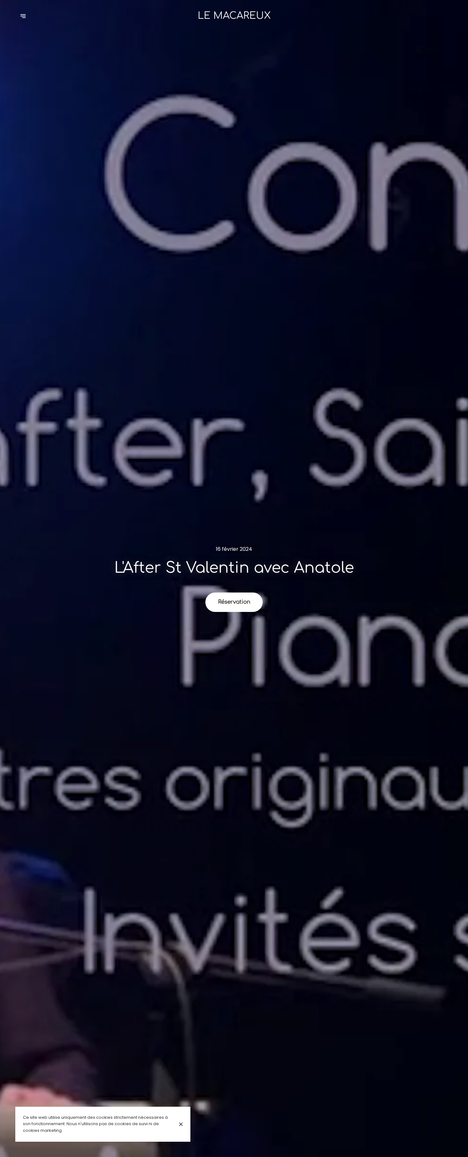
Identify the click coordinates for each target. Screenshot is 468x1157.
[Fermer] (180, 1124)
